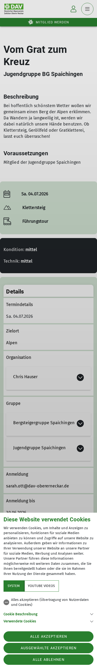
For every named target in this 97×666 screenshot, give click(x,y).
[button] (48, 614)
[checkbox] (48, 602)
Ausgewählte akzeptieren (49, 648)
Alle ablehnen (48, 660)
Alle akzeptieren (48, 636)
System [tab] (14, 586)
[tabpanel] (48, 609)
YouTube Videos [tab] (41, 586)
